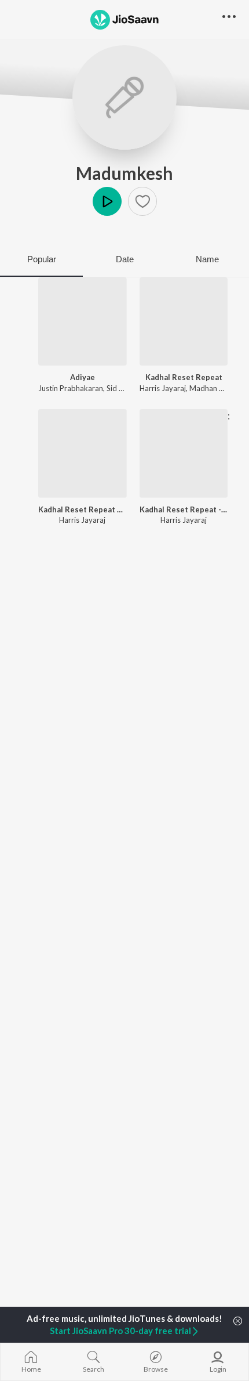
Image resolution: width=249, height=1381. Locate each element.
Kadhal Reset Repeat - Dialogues (184, 509)
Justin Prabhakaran (70, 388)
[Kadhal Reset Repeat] (184, 321)
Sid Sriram (124, 388)
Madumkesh (124, 172)
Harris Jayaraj (163, 388)
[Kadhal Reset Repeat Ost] (82, 453)
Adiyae (82, 377)
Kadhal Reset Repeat (183, 377)
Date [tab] (125, 259)
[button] (142, 201)
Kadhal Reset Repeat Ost (82, 509)
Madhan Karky (213, 388)
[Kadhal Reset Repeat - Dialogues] (184, 453)
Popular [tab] (41, 259)
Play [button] (107, 201)
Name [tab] (207, 259)
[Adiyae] (82, 321)
